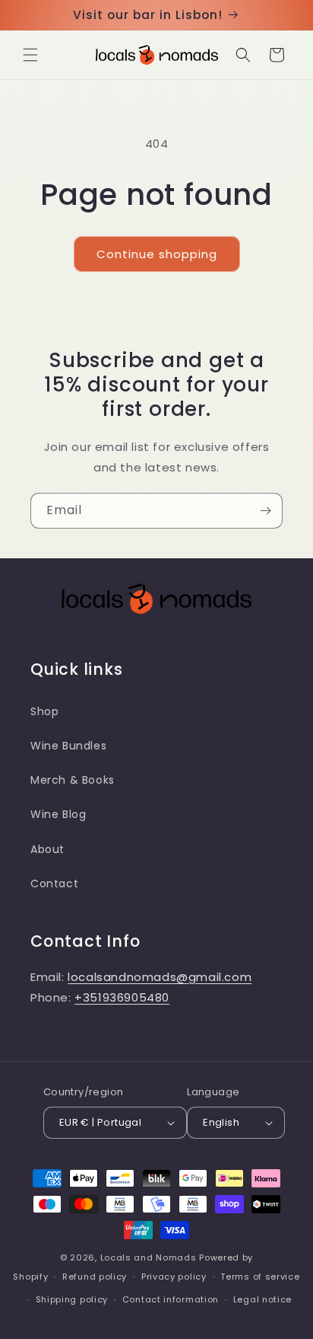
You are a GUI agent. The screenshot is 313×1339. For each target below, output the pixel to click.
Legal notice (262, 1299)
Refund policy (94, 1276)
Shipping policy (72, 1299)
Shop (44, 711)
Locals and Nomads (148, 1257)
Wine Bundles (68, 745)
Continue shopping (156, 254)
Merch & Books (72, 780)
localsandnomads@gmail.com (159, 977)
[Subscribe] (265, 511)
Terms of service (259, 1276)
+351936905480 (121, 997)
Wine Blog (58, 814)
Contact (54, 883)
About (47, 849)
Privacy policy (174, 1276)
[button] (30, 55)
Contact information (170, 1299)
